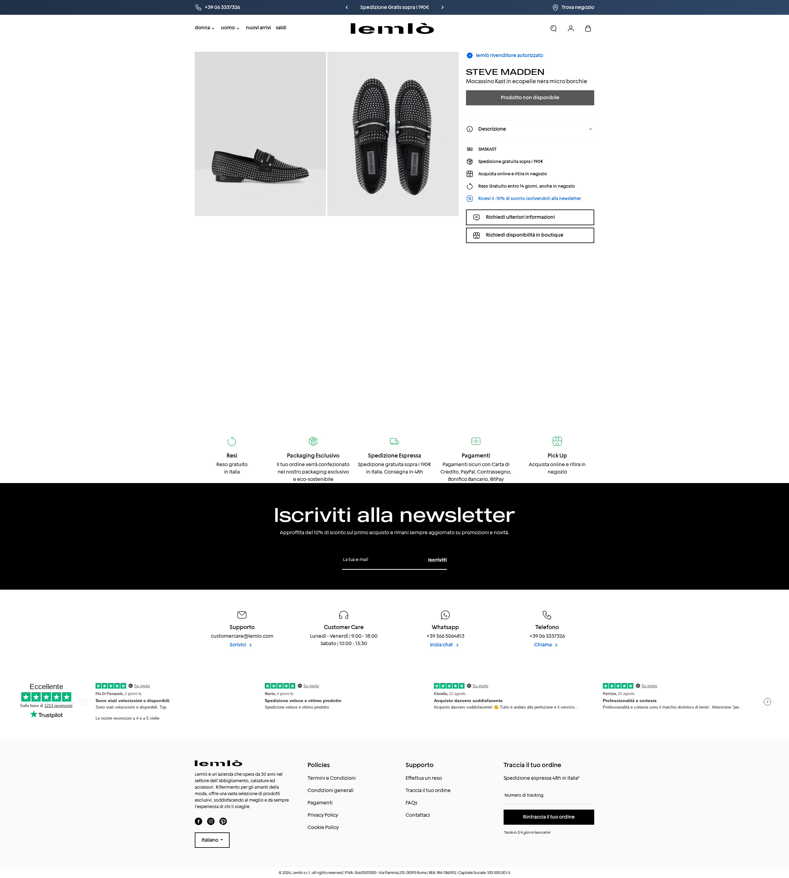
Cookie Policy (323, 827)
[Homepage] (392, 28)
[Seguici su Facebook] (198, 821)
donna (202, 27)
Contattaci (418, 815)
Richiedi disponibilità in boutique (524, 235)
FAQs (411, 803)
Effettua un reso (424, 778)
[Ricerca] (553, 28)
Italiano (210, 840)
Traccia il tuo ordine (428, 790)
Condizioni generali (331, 790)
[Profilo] (571, 28)
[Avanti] (432, 7)
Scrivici (238, 645)
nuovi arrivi (258, 27)
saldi (281, 27)
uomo (228, 27)
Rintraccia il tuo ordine (549, 817)
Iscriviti (437, 560)
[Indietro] (357, 7)
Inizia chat (442, 645)
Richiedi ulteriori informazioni (520, 217)
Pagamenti (320, 803)
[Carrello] (588, 28)
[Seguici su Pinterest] (223, 821)
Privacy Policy (323, 815)
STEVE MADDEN (505, 71)
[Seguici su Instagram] (211, 821)
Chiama (543, 645)
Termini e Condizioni (332, 778)
